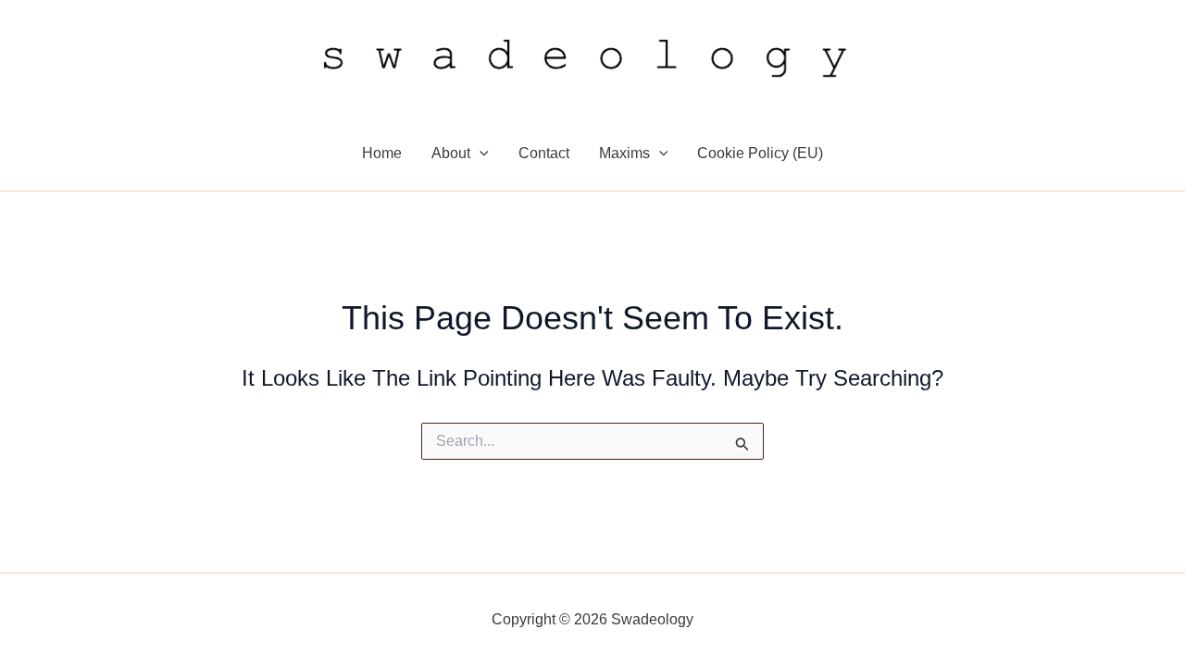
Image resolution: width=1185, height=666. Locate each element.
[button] (479, 154)
